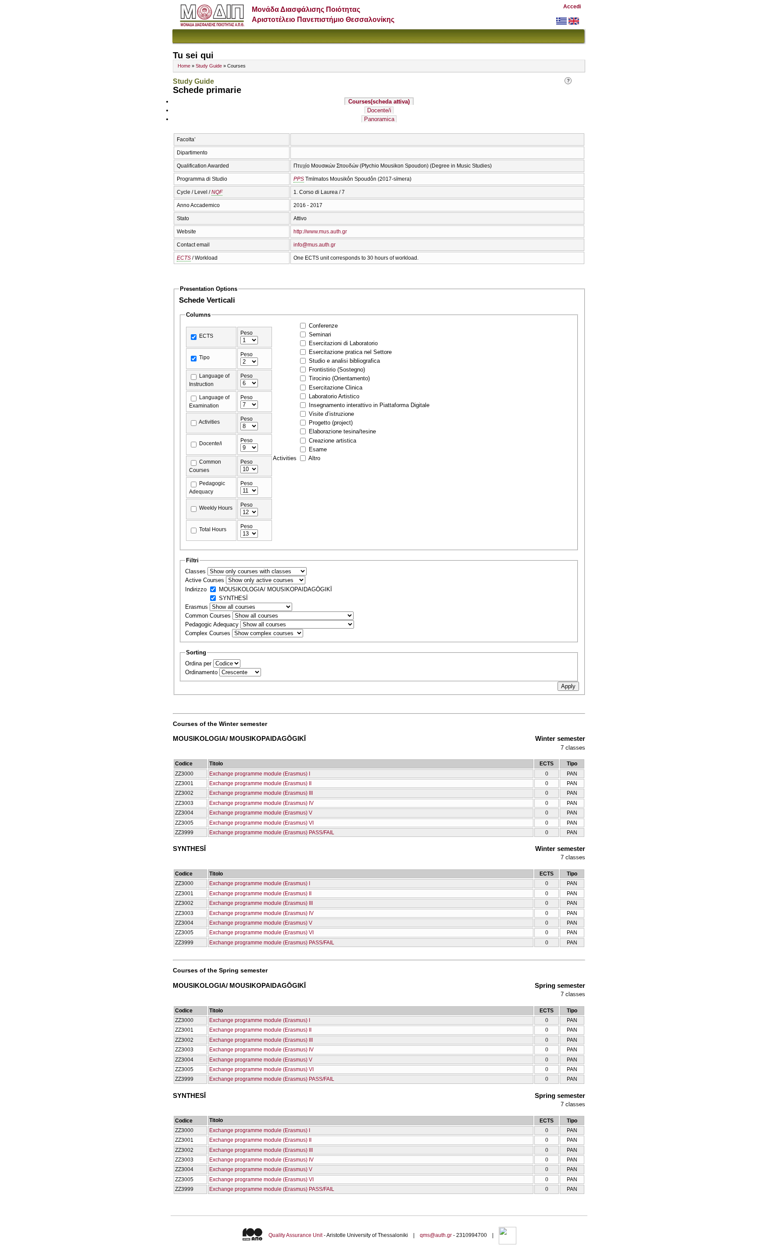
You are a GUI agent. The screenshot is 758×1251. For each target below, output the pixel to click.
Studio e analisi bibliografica (344, 360)
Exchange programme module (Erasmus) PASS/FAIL (271, 832)
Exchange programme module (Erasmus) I (259, 774)
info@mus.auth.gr (314, 245)
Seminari (320, 334)
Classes (196, 571)
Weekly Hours (215, 508)
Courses (379, 101)
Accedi (572, 7)
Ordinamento (202, 672)
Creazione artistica (332, 440)
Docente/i (379, 110)
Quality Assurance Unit (295, 1235)
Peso (246, 333)
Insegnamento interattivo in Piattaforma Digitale (369, 405)
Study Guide (209, 65)
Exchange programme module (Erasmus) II (260, 783)
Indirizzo (196, 589)
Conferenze (323, 325)
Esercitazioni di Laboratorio (343, 343)
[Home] (212, 24)
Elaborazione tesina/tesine (342, 431)
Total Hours (212, 529)
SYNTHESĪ (233, 598)
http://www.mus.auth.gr (320, 232)
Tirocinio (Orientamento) (339, 378)
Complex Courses (208, 633)
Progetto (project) (331, 422)
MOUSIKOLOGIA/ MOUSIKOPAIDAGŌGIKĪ (275, 589)
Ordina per (199, 663)
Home (184, 65)
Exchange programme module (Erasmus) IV (261, 803)
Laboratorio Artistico (334, 396)
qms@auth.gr (436, 1235)
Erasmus (197, 607)
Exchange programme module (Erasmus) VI (261, 823)
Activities (209, 422)
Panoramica (379, 119)
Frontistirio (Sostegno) (337, 369)
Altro (314, 458)
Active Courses (205, 580)
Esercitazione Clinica (335, 387)
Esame (318, 449)
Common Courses (208, 615)
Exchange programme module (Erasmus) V (260, 813)
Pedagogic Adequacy (212, 624)
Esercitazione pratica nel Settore (350, 352)
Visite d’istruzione (331, 414)
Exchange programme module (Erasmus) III (261, 793)
